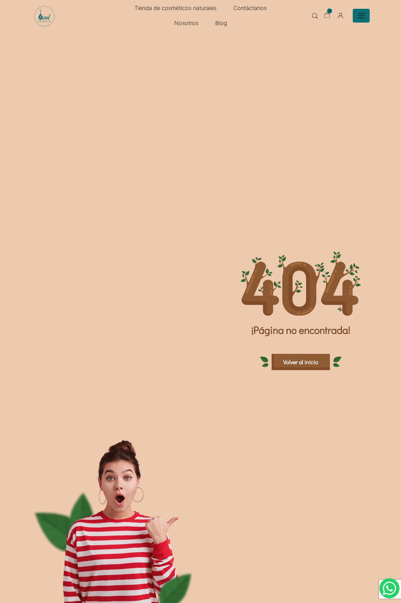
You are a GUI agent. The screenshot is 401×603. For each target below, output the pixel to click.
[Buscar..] (315, 16)
